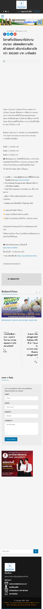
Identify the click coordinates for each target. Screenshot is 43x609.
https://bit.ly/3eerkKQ (22, 180)
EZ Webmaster (10, 31)
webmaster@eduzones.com (18, 584)
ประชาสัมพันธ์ (13, 593)
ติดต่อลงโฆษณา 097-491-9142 (18, 590)
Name (7, 394)
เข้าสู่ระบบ (37, 11)
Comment (9, 420)
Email (7, 403)
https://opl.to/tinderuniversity (27, 256)
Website (8, 412)
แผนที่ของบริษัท (13, 587)
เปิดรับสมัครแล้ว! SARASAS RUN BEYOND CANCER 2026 (19, 320)
